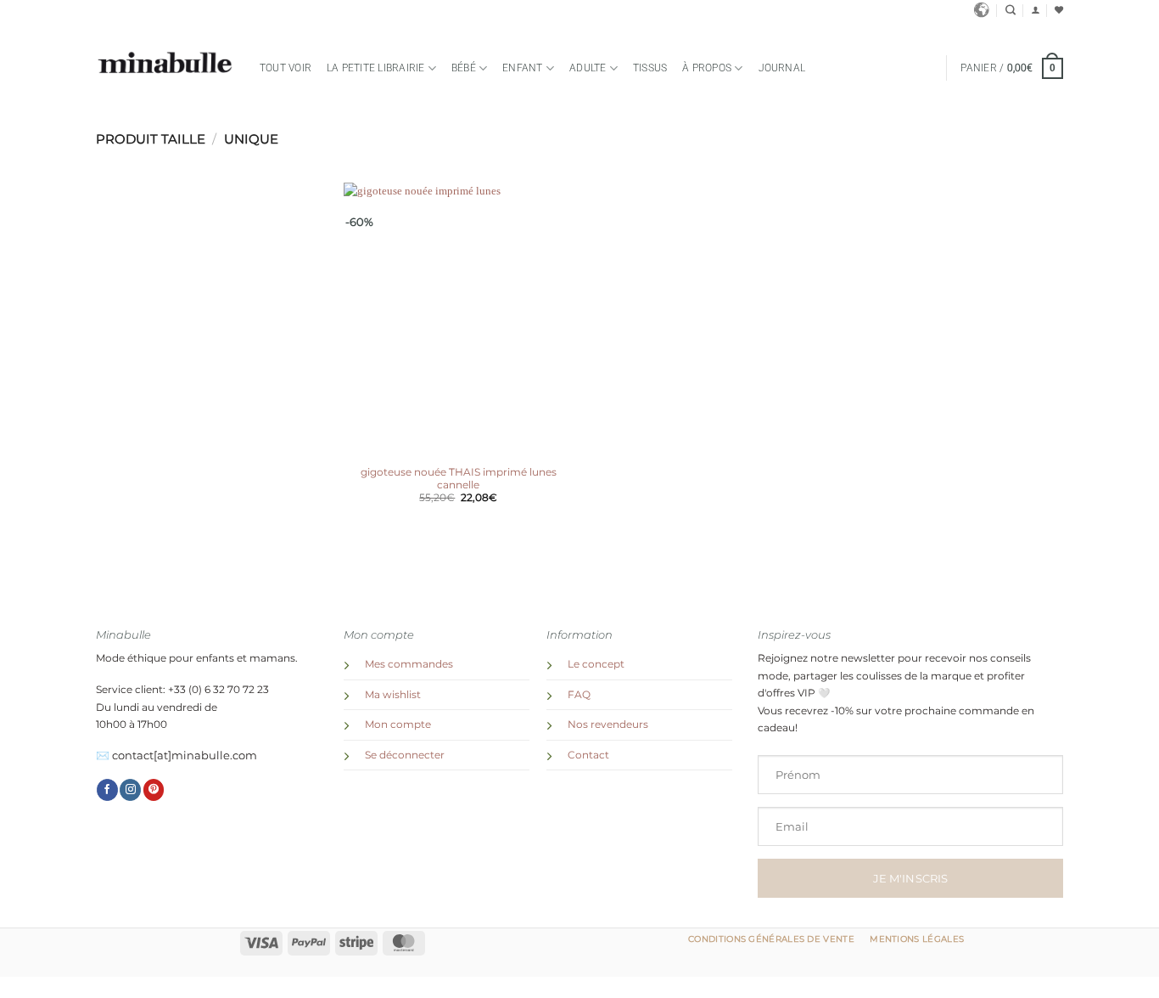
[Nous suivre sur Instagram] (130, 790)
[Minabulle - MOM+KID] (165, 63)
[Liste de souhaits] (1059, 10)
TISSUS (650, 68)
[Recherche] (1010, 10)
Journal (782, 68)
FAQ (579, 695)
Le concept (596, 664)
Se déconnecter (405, 755)
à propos (706, 68)
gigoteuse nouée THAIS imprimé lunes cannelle (459, 478)
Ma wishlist (393, 695)
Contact (588, 755)
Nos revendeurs (608, 724)
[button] (1035, 10)
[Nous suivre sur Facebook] (107, 790)
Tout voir (285, 68)
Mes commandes (409, 664)
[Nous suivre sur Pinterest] (154, 790)
